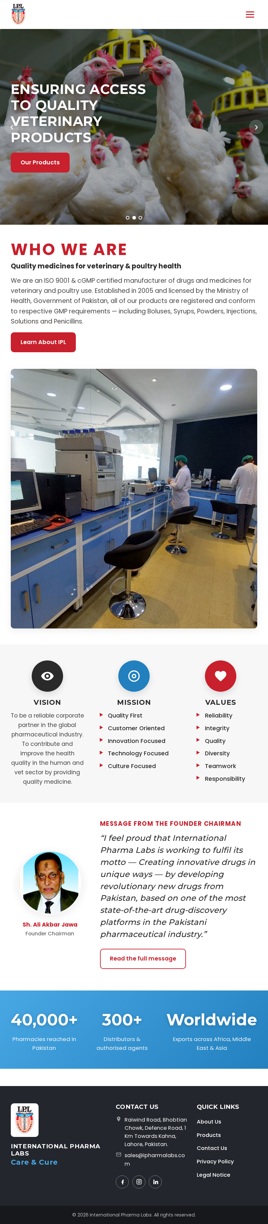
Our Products (40, 162)
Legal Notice (213, 1175)
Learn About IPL (43, 342)
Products (209, 1135)
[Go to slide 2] (134, 217)
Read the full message (143, 958)
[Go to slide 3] (140, 217)
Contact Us (212, 1148)
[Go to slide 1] (127, 217)
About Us (209, 1122)
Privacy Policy (215, 1161)
